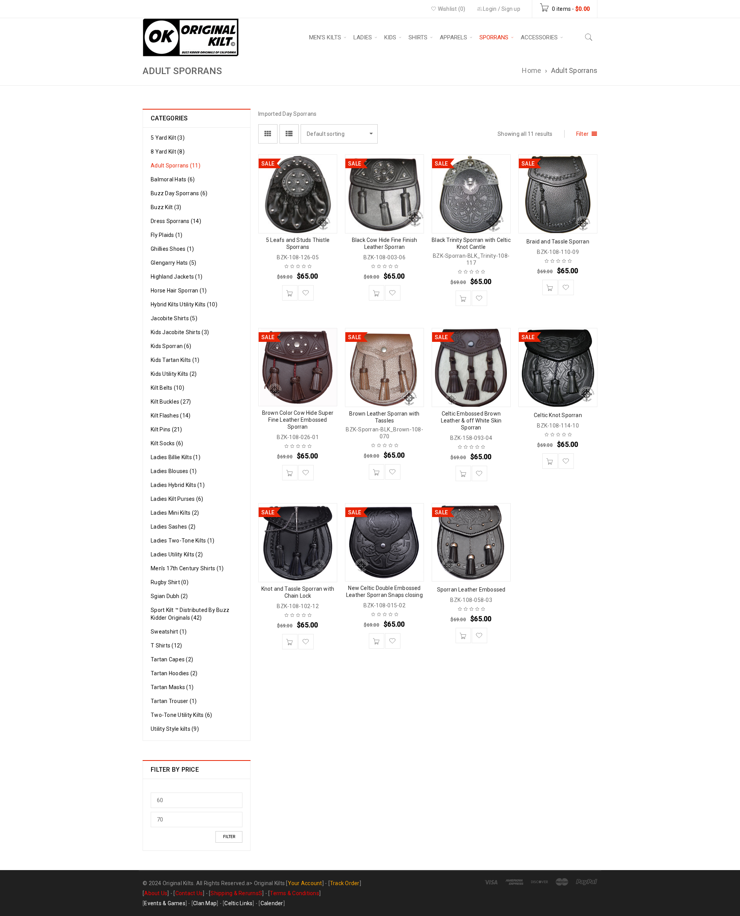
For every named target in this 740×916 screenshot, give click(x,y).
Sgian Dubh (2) (169, 596)
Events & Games (164, 903)
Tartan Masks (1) (172, 687)
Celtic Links (238, 903)
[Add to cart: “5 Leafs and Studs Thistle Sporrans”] (290, 293)
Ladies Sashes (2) (173, 527)
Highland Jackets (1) (176, 277)
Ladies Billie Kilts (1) (175, 457)
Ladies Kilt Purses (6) (177, 499)
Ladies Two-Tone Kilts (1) (182, 540)
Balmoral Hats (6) (173, 179)
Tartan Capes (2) (172, 659)
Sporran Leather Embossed (471, 589)
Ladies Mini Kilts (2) (175, 513)
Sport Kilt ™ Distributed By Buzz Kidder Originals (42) (190, 614)
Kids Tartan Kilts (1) (175, 360)
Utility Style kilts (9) (175, 729)
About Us (155, 893)
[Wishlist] (306, 293)
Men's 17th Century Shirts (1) (187, 568)
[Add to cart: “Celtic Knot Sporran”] (550, 461)
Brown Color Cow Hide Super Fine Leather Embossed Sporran (297, 420)
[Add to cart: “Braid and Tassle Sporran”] (550, 287)
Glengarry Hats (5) (174, 263)
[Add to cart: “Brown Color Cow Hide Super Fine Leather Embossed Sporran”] (290, 472)
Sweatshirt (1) (169, 632)
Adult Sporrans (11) (175, 165)
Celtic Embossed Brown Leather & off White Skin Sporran (471, 421)
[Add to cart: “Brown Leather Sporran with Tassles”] (376, 472)
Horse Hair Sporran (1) (179, 290)
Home (531, 70)
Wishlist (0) (450, 9)
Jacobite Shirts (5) (174, 318)
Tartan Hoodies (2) (174, 673)
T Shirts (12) (166, 645)
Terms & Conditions (294, 893)
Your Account (305, 883)
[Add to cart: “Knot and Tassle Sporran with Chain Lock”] (290, 641)
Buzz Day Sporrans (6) (179, 193)
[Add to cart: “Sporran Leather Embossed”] (463, 635)
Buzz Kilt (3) (166, 207)
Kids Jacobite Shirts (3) (180, 332)
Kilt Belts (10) (167, 388)
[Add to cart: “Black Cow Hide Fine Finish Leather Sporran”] (376, 293)
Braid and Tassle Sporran (557, 241)
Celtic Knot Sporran (558, 415)
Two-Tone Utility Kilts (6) (181, 715)
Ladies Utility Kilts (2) (177, 554)
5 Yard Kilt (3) (168, 138)
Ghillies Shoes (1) (172, 249)
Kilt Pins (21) (166, 429)
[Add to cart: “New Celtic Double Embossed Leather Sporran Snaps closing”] (376, 641)
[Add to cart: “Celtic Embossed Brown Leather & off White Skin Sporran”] (463, 473)
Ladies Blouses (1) (174, 471)
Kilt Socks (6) (167, 443)
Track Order (345, 883)
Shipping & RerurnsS (236, 893)
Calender (272, 903)
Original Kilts (269, 883)
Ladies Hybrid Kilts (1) (178, 485)
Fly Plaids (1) (167, 235)
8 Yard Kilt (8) (168, 152)
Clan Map (205, 903)
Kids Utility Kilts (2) (174, 374)
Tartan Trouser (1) (174, 701)
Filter (229, 837)
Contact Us (189, 893)
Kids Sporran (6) (171, 346)
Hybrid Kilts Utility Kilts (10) (184, 304)
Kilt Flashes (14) (170, 415)
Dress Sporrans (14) (176, 221)
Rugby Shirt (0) (169, 582)
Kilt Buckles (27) (171, 402)
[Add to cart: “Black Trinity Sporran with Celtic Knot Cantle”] (463, 298)
